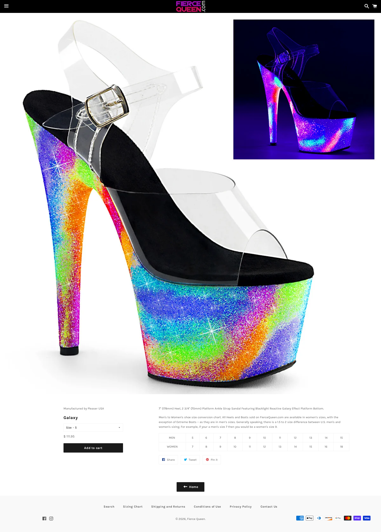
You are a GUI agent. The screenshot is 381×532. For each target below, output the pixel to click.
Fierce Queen (196, 519)
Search (109, 506)
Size (69, 427)
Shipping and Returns (168, 506)
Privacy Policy (241, 506)
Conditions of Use (207, 506)
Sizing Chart (132, 506)
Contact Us (269, 506)
